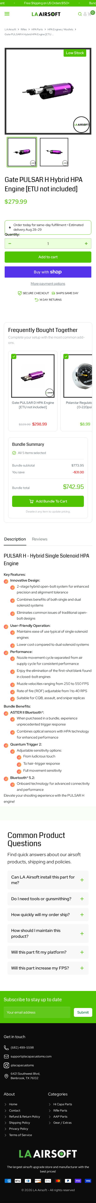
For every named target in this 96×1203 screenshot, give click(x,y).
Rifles (24, 29)
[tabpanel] (48, 675)
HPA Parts (37, 29)
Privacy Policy (18, 1129)
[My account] (85, 14)
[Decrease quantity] (10, 243)
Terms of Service (20, 1135)
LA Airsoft (10, 29)
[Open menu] (7, 13)
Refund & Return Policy (24, 1117)
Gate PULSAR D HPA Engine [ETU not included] (33, 405)
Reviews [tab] (39, 539)
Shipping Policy (19, 1123)
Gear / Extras (62, 1123)
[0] (90, 14)
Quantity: (12, 234)
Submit (83, 1012)
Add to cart (48, 257)
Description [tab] (15, 539)
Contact (14, 1110)
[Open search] (80, 14)
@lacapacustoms (22, 1065)
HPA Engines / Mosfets (60, 29)
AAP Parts (60, 1117)
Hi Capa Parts (62, 1104)
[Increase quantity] (86, 243)
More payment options (48, 283)
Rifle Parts (60, 1110)
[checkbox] (13, 356)
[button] (48, 880)
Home (13, 1104)
